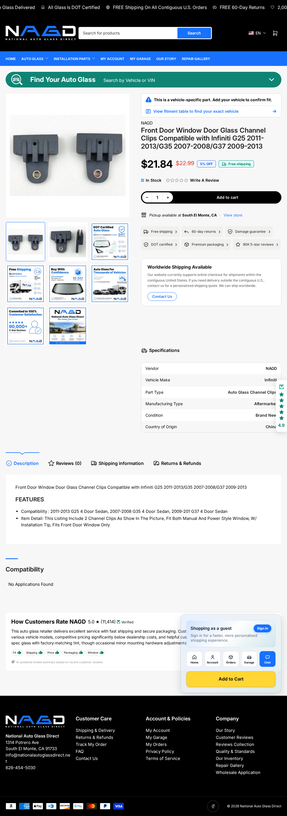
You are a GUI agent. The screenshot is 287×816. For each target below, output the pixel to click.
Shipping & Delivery (95, 730)
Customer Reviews (234, 737)
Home (11, 59)
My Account (112, 59)
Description (26, 463)
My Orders (156, 744)
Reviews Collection (235, 744)
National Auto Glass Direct (260, 806)
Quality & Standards (235, 751)
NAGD (147, 123)
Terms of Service (163, 758)
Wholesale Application (238, 772)
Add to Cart (231, 679)
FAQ (80, 751)
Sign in (262, 628)
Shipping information (121, 463)
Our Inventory (229, 758)
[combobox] (145, 33)
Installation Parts (72, 59)
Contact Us (162, 296)
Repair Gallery (196, 59)
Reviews (69, 463)
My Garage (140, 59)
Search (194, 33)
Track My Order (91, 744)
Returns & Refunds (181, 463)
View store (232, 215)
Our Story (166, 59)
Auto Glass (32, 59)
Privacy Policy (160, 751)
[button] (257, 33)
